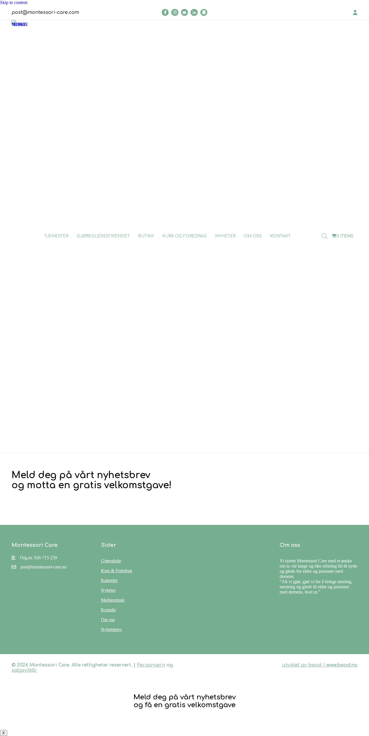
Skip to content (13, 2)
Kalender (109, 580)
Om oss (253, 236)
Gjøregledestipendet (103, 236)
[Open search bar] (324, 236)
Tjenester (56, 236)
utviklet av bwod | (319, 665)
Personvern (151, 665)
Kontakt (280, 236)
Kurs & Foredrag (116, 570)
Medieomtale (113, 600)
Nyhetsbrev (111, 629)
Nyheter (225, 236)
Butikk (146, 236)
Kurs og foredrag (184, 236)
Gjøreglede (111, 560)
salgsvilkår (24, 670)
